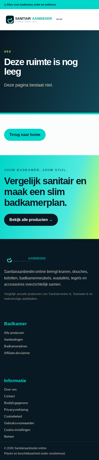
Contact (9, 396)
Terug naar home (24, 135)
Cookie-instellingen (17, 430)
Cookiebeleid (13, 416)
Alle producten (14, 333)
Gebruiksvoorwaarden (19, 423)
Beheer (9, 436)
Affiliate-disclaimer (17, 353)
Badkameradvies (15, 346)
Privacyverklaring (16, 409)
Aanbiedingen (13, 339)
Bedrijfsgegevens (16, 403)
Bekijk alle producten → (31, 220)
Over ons (10, 389)
